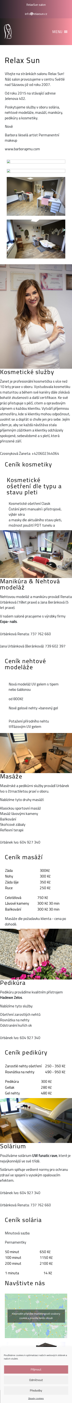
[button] (57, 32)
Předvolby (36, 1390)
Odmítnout (36, 1380)
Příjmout (36, 1369)
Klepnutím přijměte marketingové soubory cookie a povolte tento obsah (36, 1316)
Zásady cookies (36, 1398)
